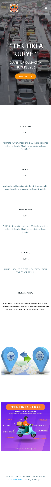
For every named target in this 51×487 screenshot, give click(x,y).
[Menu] (46, 8)
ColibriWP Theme (16, 479)
